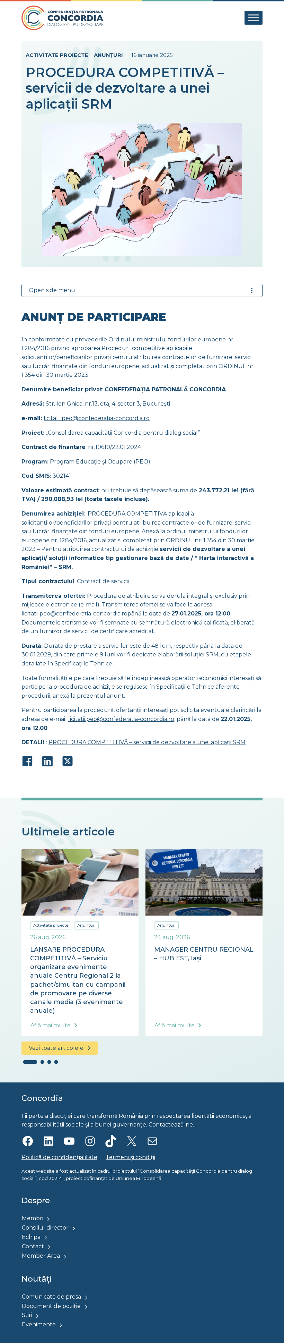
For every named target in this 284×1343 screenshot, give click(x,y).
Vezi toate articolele (56, 1048)
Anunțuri (108, 55)
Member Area (41, 1255)
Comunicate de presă (51, 1296)
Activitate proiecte (57, 55)
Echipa (31, 1237)
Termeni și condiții (130, 1157)
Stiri (27, 1315)
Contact (33, 1246)
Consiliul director (45, 1227)
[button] (30, 1062)
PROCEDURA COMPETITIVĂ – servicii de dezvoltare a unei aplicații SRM (147, 742)
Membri (32, 1218)
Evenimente (39, 1324)
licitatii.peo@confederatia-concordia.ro (97, 418)
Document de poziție (51, 1306)
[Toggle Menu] (253, 18)
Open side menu (52, 290)
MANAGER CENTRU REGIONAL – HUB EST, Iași (204, 954)
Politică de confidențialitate (59, 1157)
